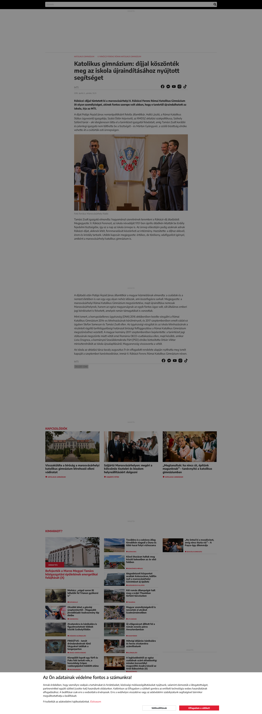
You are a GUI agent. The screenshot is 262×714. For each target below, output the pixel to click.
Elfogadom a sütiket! (199, 708)
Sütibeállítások (159, 708)
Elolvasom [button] (95, 701)
